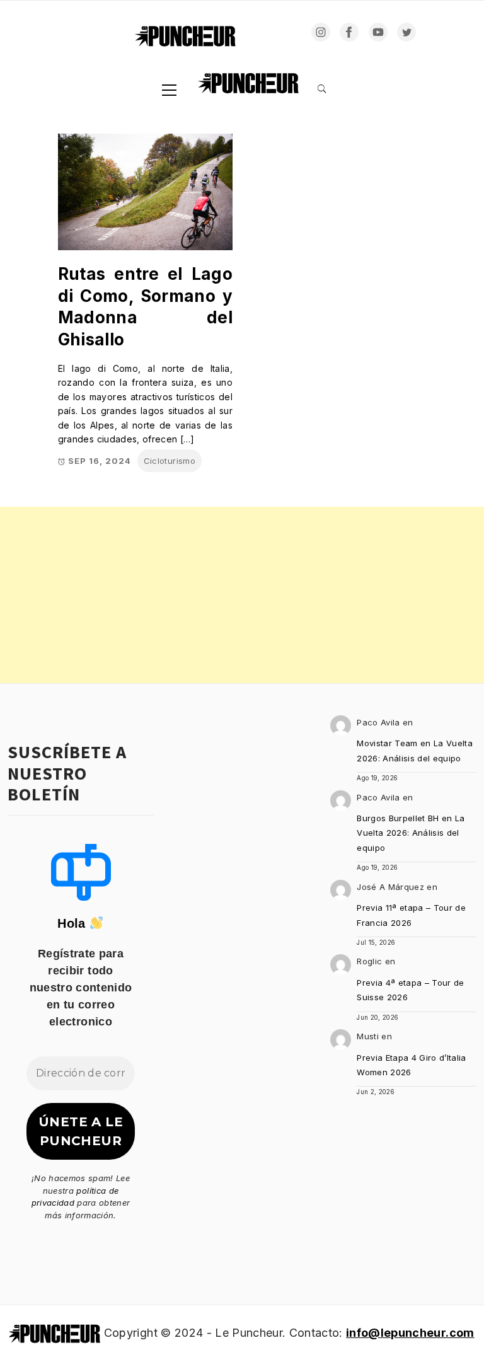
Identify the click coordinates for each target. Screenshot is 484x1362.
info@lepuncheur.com (410, 1332)
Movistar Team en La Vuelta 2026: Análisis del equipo (415, 750)
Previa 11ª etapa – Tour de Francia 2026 (411, 915)
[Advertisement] (242, 595)
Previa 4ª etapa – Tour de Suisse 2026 (410, 990)
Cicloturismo (169, 461)
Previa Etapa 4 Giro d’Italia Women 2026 (411, 1065)
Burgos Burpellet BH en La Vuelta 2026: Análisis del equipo (411, 833)
